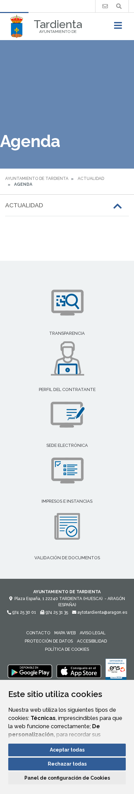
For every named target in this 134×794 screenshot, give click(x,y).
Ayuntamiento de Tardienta (36, 178)
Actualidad (91, 178)
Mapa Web (65, 633)
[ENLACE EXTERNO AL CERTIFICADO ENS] (115, 671)
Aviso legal (92, 633)
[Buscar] (119, 6)
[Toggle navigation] (118, 28)
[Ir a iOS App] (79, 671)
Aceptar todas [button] (67, 750)
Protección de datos (49, 641)
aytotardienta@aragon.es (101, 612)
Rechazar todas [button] (67, 764)
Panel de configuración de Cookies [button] (67, 778)
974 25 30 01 (23, 612)
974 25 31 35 (56, 612)
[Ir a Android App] (30, 671)
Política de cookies (67, 649)
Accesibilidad (92, 641)
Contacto (38, 633)
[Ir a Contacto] (105, 6)
